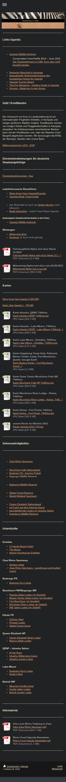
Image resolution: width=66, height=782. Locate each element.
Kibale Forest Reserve (21, 492)
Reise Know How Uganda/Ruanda (27, 193)
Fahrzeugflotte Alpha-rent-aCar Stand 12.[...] (37, 255)
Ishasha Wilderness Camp (23, 656)
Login (60, 766)
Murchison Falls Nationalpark (24, 470)
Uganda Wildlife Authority (22, 54)
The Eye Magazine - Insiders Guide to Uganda (34, 85)
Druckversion (13, 766)
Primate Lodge (17, 622)
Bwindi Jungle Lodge (20, 692)
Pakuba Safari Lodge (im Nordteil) (27, 594)
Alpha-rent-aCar (18, 234)
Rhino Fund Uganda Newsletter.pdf (31, 740)
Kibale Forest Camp (20, 625)
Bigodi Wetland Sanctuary (23, 496)
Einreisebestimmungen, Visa (18, 176)
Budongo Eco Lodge (20, 583)
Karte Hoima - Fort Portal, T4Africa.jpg (33, 413)
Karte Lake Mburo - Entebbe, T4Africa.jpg (35, 343)
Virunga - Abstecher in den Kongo (27, 88)
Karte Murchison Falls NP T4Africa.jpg (33, 382)
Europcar (14, 237)
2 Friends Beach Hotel (21, 546)
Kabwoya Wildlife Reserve (23, 484)
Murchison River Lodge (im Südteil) (28, 604)
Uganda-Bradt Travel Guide (24, 196)
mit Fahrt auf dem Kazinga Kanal (27, 507)
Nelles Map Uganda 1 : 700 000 (18, 305)
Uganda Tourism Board (21, 82)
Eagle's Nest (16, 674)
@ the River (15, 652)
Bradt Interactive (18, 211)
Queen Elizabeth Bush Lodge (25, 637)
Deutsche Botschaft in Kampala (26, 72)
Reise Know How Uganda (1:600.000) (21, 299)
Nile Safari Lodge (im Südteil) (25, 607)
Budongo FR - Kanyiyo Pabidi (25, 473)
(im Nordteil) (45, 598)
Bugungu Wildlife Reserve (23, 476)
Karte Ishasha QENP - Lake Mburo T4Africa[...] (38, 329)
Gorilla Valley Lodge (20, 689)
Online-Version (46, 204)
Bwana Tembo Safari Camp (24, 598)
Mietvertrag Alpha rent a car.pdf (30, 268)
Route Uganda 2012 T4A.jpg (28, 426)
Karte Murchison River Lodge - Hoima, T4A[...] (37, 399)
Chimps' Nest (16, 619)
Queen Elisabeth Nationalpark (25, 504)
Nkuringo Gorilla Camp (21, 686)
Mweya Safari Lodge (20, 640)
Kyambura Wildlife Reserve (23, 514)
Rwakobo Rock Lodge (21, 671)
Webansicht (57, 769)
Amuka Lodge (16, 564)
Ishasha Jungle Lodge (21, 659)
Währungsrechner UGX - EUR (19, 145)
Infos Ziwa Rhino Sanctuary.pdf (29, 727)
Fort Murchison (17, 601)
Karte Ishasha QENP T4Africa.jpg (31, 315)
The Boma (14, 549)
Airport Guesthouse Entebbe (24, 552)
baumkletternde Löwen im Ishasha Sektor (31, 510)
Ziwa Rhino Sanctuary (21, 461)
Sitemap (24, 766)
